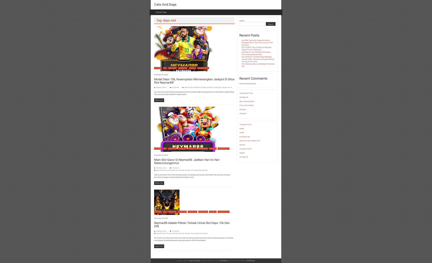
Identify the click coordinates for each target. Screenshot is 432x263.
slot (165, 68)
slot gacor (192, 68)
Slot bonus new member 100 (249, 141)
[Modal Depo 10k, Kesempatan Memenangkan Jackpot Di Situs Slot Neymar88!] (184, 49)
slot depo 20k (203, 148)
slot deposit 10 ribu (246, 93)
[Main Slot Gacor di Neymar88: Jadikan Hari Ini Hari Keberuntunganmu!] (188, 129)
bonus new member (246, 105)
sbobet (241, 153)
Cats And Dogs (165, 4)
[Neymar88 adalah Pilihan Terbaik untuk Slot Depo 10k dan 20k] (166, 202)
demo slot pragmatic (246, 101)
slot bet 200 (172, 148)
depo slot (187, 87)
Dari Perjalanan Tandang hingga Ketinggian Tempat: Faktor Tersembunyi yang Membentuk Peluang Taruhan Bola (258, 59)
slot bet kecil (172, 68)
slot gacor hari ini (203, 68)
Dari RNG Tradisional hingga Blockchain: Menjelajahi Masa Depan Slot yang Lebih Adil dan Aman (257, 42)
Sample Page (161, 12)
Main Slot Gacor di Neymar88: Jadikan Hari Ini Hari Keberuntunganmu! (186, 161)
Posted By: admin (161, 87)
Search (241, 21)
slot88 (241, 128)
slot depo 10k (183, 68)
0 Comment (175, 87)
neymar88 (158, 68)
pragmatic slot (244, 137)
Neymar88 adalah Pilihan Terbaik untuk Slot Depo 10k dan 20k (192, 224)
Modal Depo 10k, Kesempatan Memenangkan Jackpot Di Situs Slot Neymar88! (194, 81)
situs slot (165, 170)
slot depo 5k (243, 97)
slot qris (242, 145)
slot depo (203, 87)
